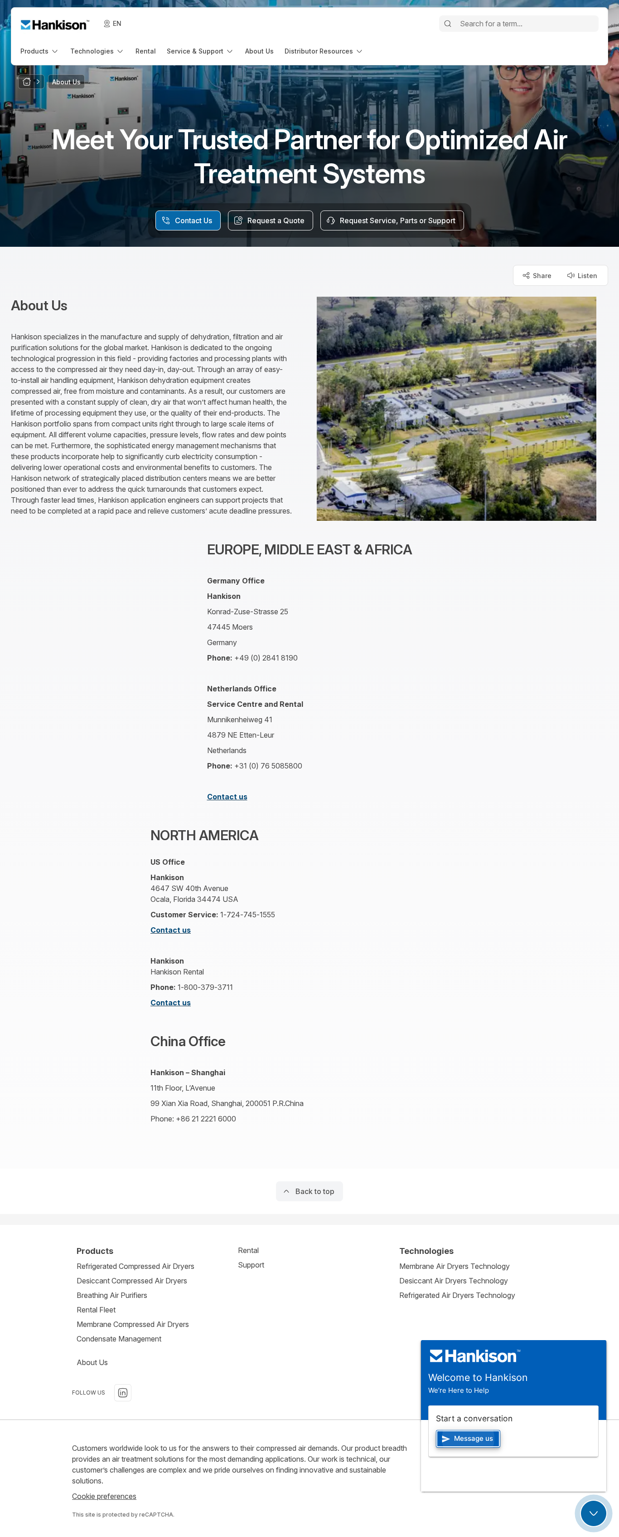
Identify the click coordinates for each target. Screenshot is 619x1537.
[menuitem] (39, 51)
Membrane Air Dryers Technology (454, 1266)
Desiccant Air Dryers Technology (453, 1280)
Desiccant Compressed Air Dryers (132, 1280)
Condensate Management (119, 1338)
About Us (92, 1362)
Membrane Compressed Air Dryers (133, 1324)
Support (251, 1264)
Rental (248, 1250)
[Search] (448, 23)
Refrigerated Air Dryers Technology (457, 1295)
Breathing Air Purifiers (112, 1295)
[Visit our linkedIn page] (122, 1392)
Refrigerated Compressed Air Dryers (135, 1266)
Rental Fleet (96, 1309)
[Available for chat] (593, 1513)
